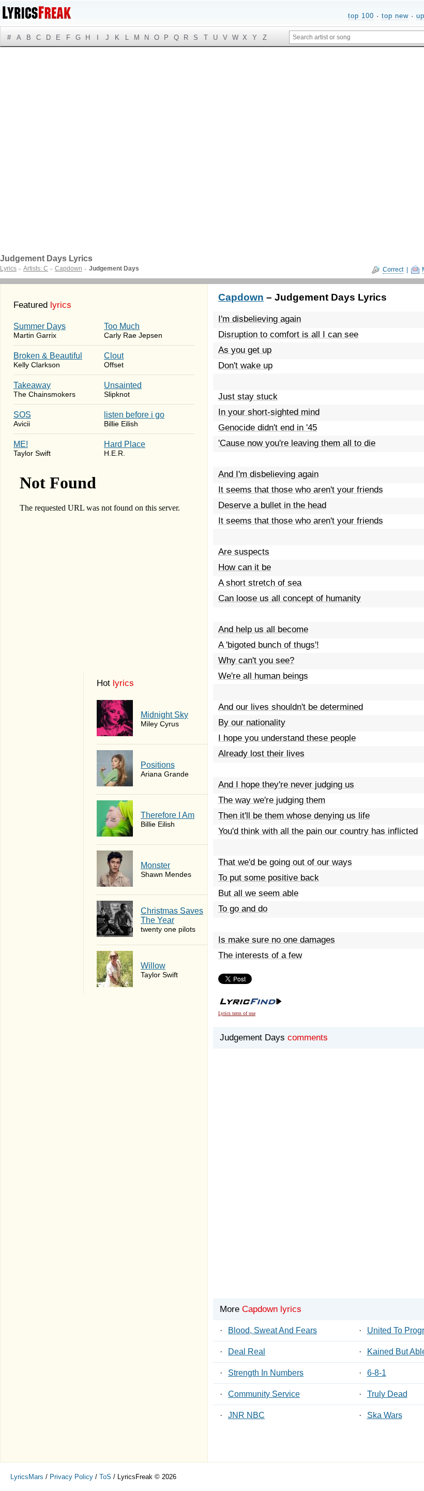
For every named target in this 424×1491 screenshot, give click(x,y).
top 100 (361, 16)
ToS (105, 1477)
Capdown (241, 297)
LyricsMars (26, 1477)
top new (395, 16)
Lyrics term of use (236, 1013)
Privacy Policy (71, 1477)
